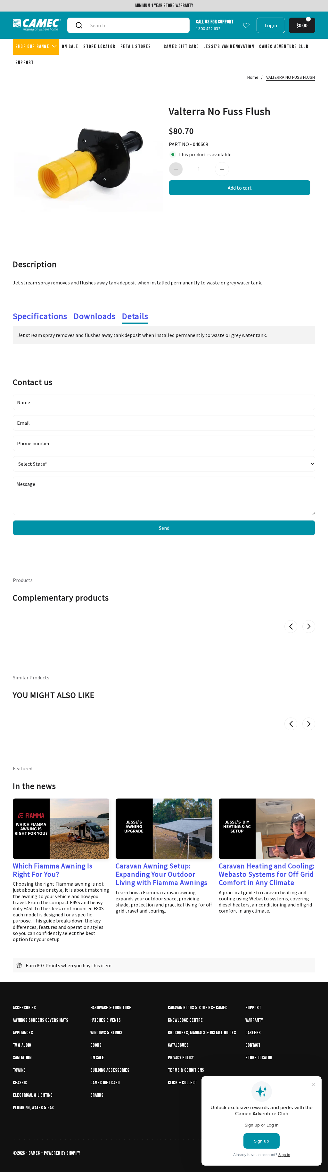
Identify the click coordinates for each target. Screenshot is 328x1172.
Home (252, 77)
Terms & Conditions (186, 1070)
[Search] (79, 25)
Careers (253, 1033)
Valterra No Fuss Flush (220, 111)
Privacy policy (181, 1058)
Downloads (95, 316)
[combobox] (135, 25)
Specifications (40, 316)
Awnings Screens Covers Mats (40, 1020)
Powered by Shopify (62, 1153)
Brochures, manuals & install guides (202, 1033)
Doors (96, 1045)
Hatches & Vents (105, 1020)
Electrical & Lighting (33, 1095)
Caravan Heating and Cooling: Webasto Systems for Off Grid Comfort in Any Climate (267, 874)
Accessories (24, 1008)
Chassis (20, 1083)
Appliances (23, 1033)
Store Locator (258, 1058)
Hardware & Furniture (110, 1008)
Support (253, 1008)
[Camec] (37, 25)
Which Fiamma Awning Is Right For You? (53, 870)
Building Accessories (109, 1070)
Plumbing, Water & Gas (33, 1108)
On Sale (97, 1058)
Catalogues (178, 1045)
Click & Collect (182, 1083)
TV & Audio (22, 1045)
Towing (19, 1070)
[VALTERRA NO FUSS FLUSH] (88, 162)
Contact (252, 1045)
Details (135, 316)
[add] (222, 169)
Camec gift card (105, 1083)
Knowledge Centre (185, 1020)
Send (164, 528)
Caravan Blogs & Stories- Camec (197, 1008)
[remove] (176, 169)
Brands (96, 1095)
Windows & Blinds (106, 1033)
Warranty (254, 1020)
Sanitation (22, 1058)
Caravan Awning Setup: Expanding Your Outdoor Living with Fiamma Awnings (162, 874)
